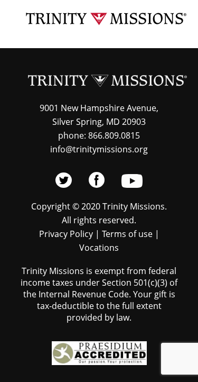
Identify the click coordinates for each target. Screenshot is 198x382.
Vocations (99, 247)
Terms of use (127, 234)
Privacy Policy (66, 234)
